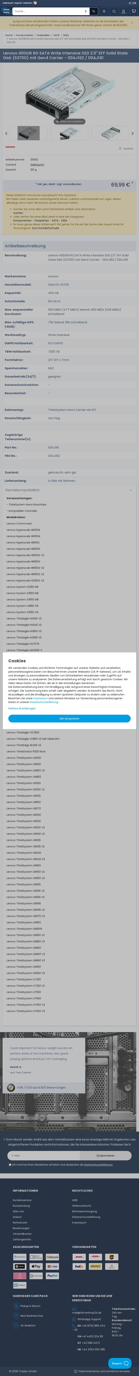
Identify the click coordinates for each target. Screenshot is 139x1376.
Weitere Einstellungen (22, 708)
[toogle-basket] (134, 11)
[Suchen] (94, 11)
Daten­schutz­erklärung (44, 702)
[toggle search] (114, 11)
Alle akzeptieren (69, 718)
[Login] (124, 11)
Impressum (40, 698)
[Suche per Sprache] (86, 11)
